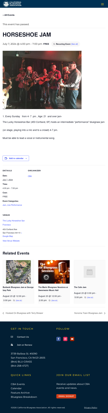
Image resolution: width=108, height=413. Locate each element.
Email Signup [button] (66, 396)
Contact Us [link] (23, 337)
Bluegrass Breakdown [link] (24, 397)
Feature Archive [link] (20, 392)
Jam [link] (4, 205)
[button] (102, 4)
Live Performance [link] (14, 205)
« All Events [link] (8, 14)
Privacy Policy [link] (90, 407)
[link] (12, 4)
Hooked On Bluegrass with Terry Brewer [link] (24, 312)
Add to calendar (16, 158)
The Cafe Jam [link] (80, 287)
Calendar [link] (16, 388)
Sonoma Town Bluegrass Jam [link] (88, 312)
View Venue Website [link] (11, 240)
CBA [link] (30, 176)
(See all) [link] (74, 44)
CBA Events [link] (18, 384)
